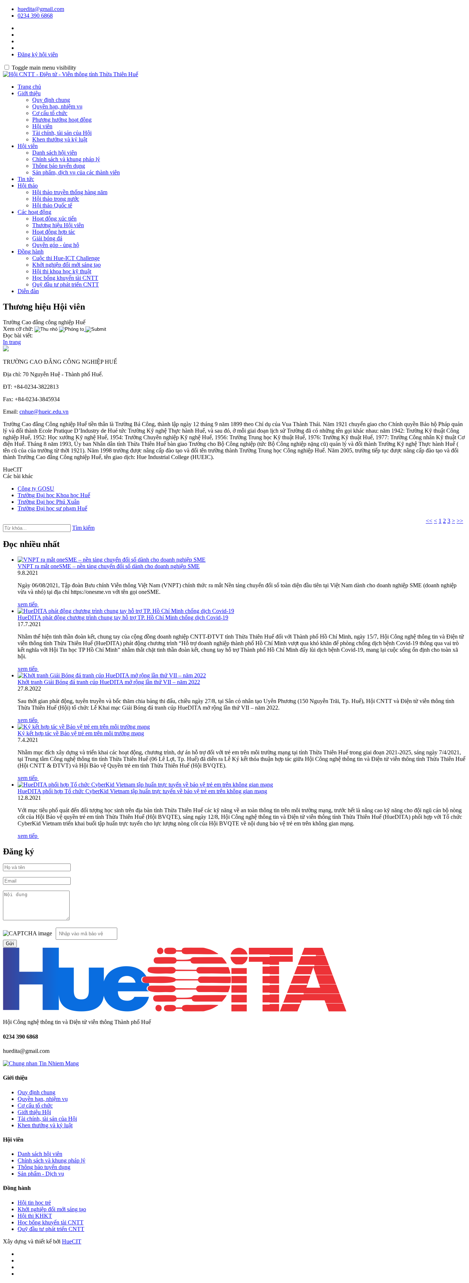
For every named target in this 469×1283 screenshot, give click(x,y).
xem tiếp (28, 604)
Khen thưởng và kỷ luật (59, 139)
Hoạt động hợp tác (53, 232)
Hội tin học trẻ (34, 1202)
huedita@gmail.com (41, 9)
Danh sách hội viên (54, 152)
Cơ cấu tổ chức (49, 113)
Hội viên (42, 126)
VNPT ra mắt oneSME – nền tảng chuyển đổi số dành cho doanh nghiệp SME (109, 566)
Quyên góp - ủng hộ (55, 245)
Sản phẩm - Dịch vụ (41, 1174)
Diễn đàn (28, 291)
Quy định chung (51, 100)
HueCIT (71, 1241)
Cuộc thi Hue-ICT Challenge (66, 258)
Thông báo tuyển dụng (58, 166)
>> (460, 521)
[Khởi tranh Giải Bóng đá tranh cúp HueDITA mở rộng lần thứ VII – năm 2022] (112, 675)
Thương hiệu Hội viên (58, 225)
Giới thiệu (29, 93)
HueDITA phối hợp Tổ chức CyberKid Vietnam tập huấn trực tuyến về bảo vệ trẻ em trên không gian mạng (142, 791)
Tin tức (26, 179)
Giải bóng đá (47, 238)
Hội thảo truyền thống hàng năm (69, 192)
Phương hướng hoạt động (62, 120)
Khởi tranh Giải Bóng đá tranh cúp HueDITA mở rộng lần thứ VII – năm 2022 (109, 682)
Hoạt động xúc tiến (54, 218)
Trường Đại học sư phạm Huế (52, 508)
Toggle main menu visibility (44, 67)
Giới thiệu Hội (34, 1112)
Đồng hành (31, 251)
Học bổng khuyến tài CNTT (65, 278)
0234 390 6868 (35, 15)
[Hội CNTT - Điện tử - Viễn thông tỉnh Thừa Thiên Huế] (70, 74)
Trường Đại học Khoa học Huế (54, 495)
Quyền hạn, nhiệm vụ (57, 106)
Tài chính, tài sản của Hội (62, 133)
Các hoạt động (34, 212)
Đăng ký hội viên (38, 54)
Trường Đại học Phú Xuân (49, 502)
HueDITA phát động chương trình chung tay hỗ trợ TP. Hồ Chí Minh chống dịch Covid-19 (123, 617)
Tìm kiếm (83, 528)
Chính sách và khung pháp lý (66, 159)
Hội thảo (28, 185)
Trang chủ (29, 87)
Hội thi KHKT (35, 1216)
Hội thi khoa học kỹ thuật (61, 271)
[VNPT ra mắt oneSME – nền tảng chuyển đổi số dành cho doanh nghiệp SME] (112, 560)
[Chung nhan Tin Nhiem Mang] (41, 1063)
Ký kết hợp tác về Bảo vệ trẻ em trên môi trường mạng (81, 733)
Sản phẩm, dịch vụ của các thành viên (76, 172)
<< (429, 521)
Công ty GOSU (36, 488)
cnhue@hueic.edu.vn (44, 411)
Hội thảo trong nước (55, 199)
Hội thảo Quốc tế (52, 205)
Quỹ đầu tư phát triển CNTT (65, 284)
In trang (12, 342)
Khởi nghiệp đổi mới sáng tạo (66, 265)
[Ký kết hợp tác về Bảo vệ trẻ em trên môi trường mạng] (84, 727)
